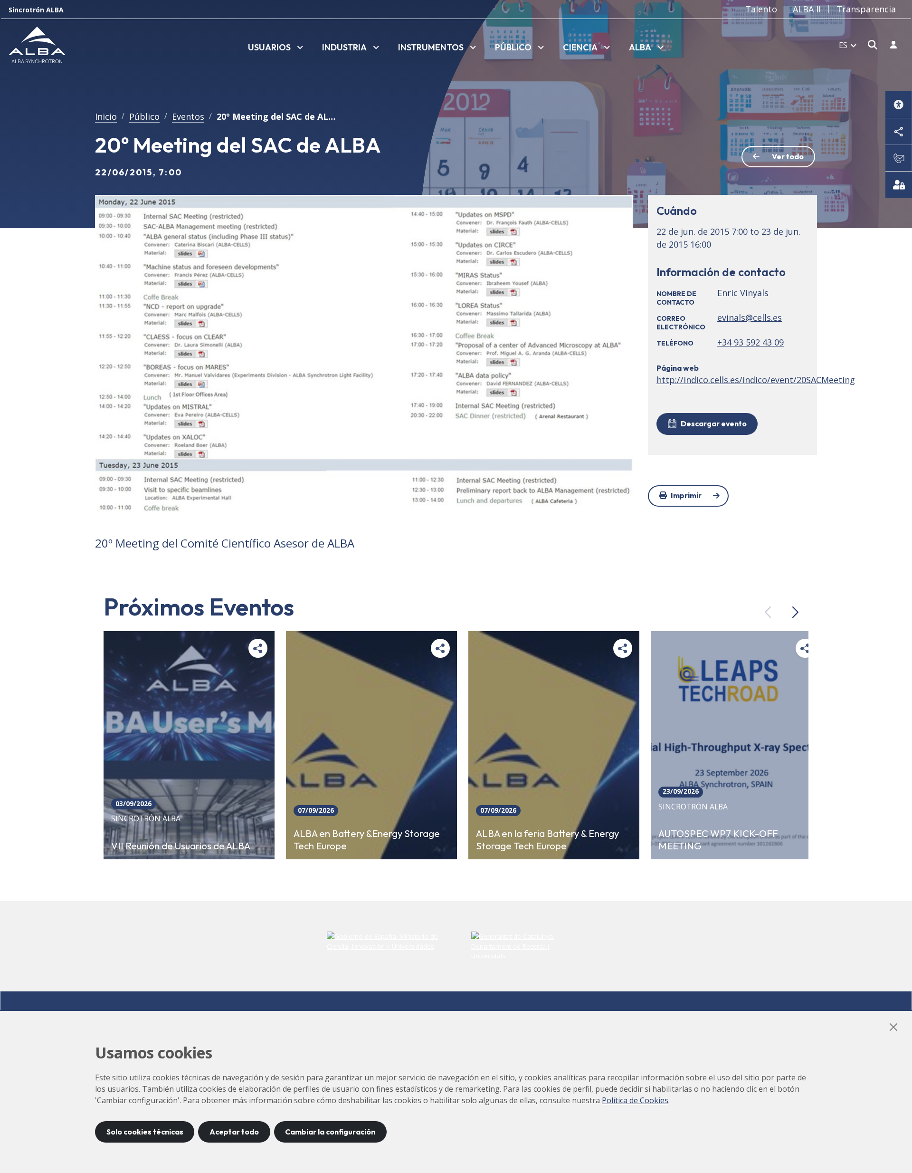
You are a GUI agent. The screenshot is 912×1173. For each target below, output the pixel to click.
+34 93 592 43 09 (750, 342)
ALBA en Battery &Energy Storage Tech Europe (367, 839)
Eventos (188, 116)
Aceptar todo (234, 1131)
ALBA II (807, 9)
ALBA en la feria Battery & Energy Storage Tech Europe (547, 839)
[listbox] (275, 48)
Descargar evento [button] (714, 423)
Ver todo (788, 156)
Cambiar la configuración (330, 1131)
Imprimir (686, 495)
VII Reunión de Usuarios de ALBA (180, 846)
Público (144, 116)
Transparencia (866, 9)
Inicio (106, 116)
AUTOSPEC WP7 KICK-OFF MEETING (718, 839)
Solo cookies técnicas (144, 1131)
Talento (761, 9)
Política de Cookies (635, 1100)
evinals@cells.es (749, 317)
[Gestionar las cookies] (898, 184)
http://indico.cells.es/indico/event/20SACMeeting (755, 379)
